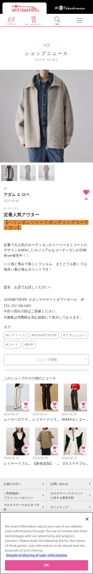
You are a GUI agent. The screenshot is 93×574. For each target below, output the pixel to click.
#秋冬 (29, 344)
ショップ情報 (46, 359)
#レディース (15, 335)
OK (46, 565)
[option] (46, 116)
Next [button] (90, 116)
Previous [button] (3, 116)
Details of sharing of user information (36, 555)
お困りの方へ (13, 484)
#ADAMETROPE (44, 335)
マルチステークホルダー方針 (21, 507)
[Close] (87, 519)
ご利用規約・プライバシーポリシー (18, 495)
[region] (46, 543)
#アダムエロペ (74, 335)
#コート (12, 344)
